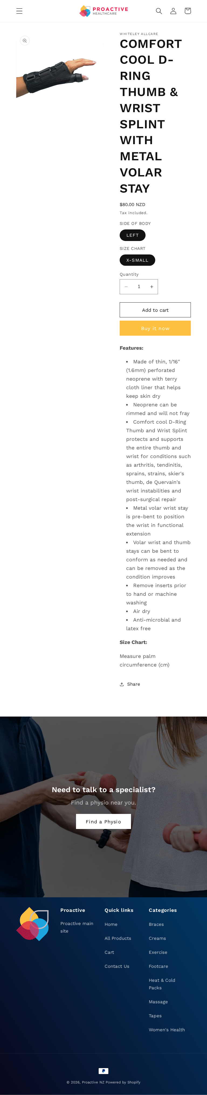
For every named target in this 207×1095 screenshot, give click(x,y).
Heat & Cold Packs (162, 983)
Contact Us (117, 966)
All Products (118, 938)
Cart (109, 952)
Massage (158, 1001)
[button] (19, 11)
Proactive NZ (93, 1082)
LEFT (132, 235)
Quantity (129, 274)
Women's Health (167, 1029)
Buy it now (155, 328)
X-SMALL (137, 260)
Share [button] (133, 684)
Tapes (155, 1015)
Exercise (158, 952)
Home (111, 924)
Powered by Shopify (123, 1082)
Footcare (158, 966)
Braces (156, 924)
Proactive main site (76, 927)
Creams (157, 938)
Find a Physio (103, 821)
